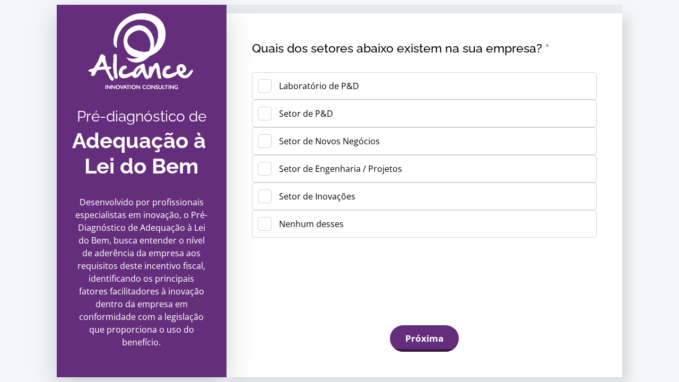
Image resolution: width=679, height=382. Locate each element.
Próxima (424, 338)
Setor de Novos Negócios (329, 141)
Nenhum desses (311, 224)
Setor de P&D (306, 113)
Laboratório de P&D (319, 86)
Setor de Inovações (317, 196)
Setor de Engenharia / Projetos (340, 169)
